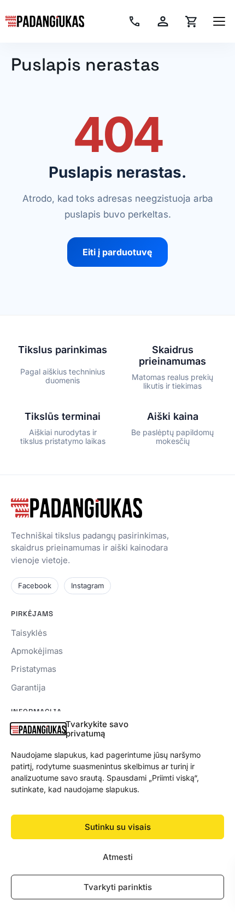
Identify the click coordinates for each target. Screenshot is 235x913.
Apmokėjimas (37, 651)
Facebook (34, 585)
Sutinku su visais (118, 827)
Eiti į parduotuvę (117, 252)
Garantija (28, 687)
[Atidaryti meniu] (219, 21)
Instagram (87, 585)
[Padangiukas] (44, 21)
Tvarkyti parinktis (118, 887)
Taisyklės (29, 633)
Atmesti (118, 857)
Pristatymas (33, 669)
